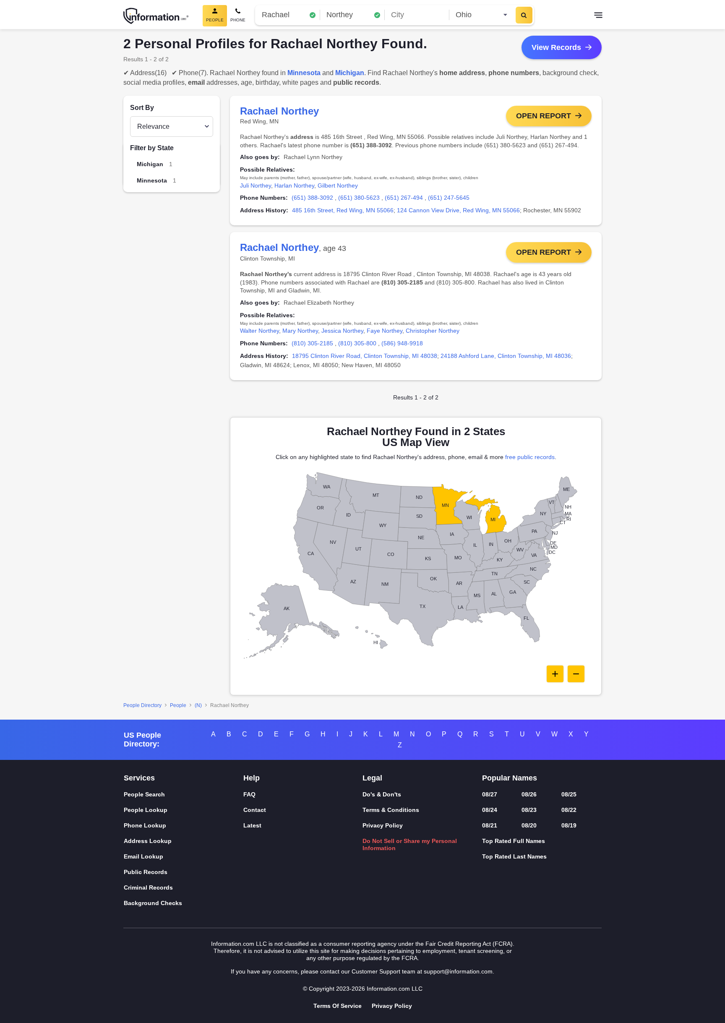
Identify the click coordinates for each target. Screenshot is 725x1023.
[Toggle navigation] (598, 16)
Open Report (543, 116)
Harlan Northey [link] (294, 185)
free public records (530, 457)
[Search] (524, 15)
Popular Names (509, 778)
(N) (198, 705)
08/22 (568, 809)
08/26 (529, 794)
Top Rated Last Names (514, 856)
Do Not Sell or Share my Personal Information (409, 844)
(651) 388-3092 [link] (312, 197)
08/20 (529, 825)
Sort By (142, 107)
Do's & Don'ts (381, 794)
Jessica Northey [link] (342, 330)
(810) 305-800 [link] (357, 343)
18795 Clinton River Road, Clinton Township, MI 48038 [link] (364, 355)
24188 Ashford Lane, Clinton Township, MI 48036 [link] (506, 355)
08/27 (489, 794)
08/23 (529, 809)
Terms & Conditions (390, 809)
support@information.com (458, 971)
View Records (556, 47)
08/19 (568, 825)
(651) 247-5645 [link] (448, 197)
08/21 (489, 825)
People (178, 705)
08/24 (489, 809)
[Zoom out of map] (576, 673)
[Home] (156, 16)
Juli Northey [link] (255, 185)
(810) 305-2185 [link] (312, 343)
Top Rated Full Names (513, 841)
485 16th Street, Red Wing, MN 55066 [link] (343, 210)
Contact (254, 809)
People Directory (142, 705)
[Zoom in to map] (555, 673)
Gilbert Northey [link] (338, 185)
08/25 (568, 794)
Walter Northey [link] (259, 330)
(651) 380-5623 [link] (359, 197)
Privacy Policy (382, 825)
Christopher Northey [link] (432, 330)
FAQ (249, 794)
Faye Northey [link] (384, 330)
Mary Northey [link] (300, 330)
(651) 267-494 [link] (404, 197)
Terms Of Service (337, 1005)
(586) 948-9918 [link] (402, 343)
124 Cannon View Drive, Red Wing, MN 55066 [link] (458, 210)
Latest (252, 825)
